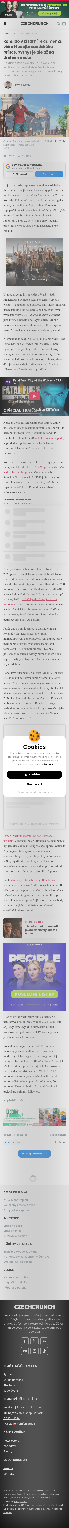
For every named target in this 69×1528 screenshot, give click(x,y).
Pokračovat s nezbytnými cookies (34, 792)
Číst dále (47, 764)
